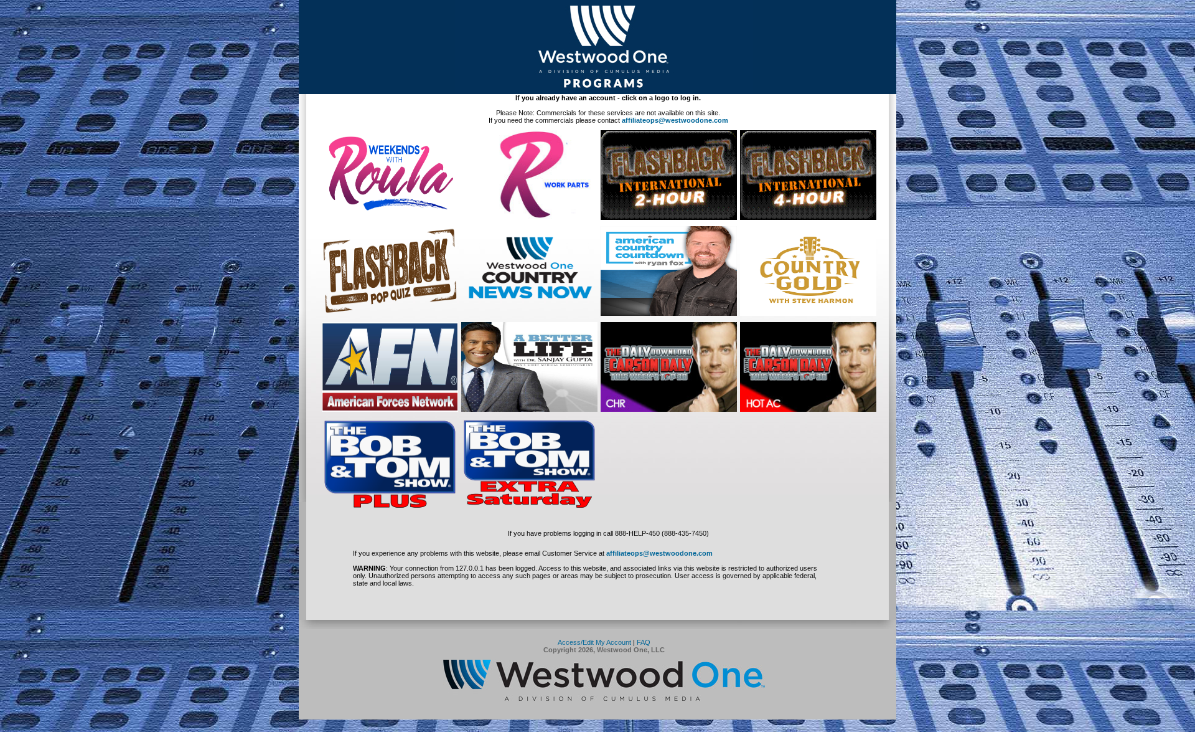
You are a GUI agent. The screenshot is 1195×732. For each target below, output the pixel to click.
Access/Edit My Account (594, 642)
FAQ (643, 642)
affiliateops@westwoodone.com (675, 120)
